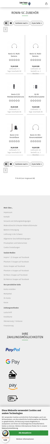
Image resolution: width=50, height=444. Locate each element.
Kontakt (7, 217)
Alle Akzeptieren (25, 433)
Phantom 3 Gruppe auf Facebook (16, 262)
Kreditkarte (8, 317)
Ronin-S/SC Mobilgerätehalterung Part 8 (15, 95)
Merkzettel (8, 294)
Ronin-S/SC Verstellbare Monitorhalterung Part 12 (14, 136)
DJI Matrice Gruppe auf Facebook (16, 279)
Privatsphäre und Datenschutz (15, 243)
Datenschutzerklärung (10, 428)
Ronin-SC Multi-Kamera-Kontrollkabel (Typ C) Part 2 (36, 55)
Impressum (8, 212)
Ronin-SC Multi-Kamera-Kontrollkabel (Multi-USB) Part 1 (14, 55)
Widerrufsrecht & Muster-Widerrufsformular (20, 225)
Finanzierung (8, 326)
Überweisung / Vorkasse (13, 321)
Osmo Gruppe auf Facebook (14, 266)
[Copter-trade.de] (25, 3)
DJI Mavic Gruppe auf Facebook (16, 275)
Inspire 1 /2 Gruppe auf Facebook (16, 257)
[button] (6, 23)
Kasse (6, 302)
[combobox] (22, 23)
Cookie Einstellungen (12, 247)
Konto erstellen (10, 289)
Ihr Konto (7, 298)
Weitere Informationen (25, 439)
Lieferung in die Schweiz (13, 234)
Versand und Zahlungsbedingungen (17, 221)
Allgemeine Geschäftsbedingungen (17, 239)
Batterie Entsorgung (11, 230)
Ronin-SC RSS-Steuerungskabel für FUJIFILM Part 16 (35, 136)
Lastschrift (8, 312)
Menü (3, 3)
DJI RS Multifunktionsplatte (36, 95)
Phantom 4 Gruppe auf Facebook (16, 271)
